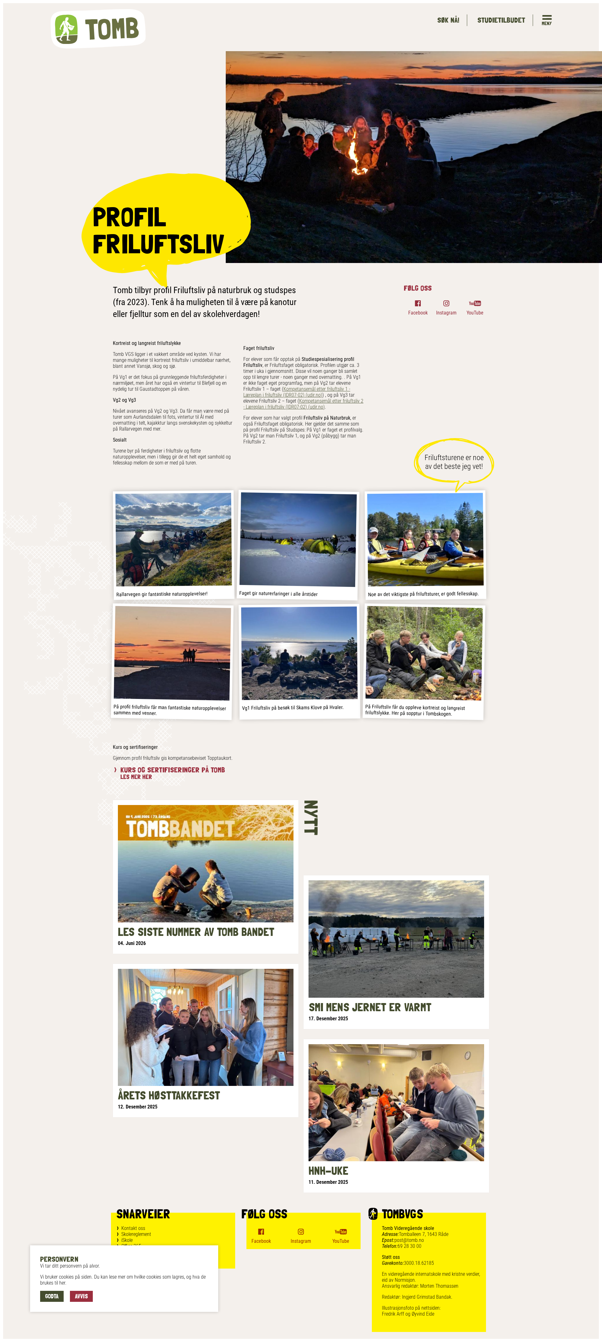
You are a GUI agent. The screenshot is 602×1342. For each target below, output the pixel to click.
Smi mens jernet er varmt (370, 1007)
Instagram (446, 313)
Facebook (418, 313)
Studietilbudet (501, 20)
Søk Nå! (448, 20)
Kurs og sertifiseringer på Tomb (172, 769)
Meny (547, 23)
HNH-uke (328, 1170)
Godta (52, 1296)
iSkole (127, 1240)
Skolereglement (136, 1234)
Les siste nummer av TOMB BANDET (196, 931)
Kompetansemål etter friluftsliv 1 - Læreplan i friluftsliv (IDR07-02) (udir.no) (296, 392)
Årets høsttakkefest (169, 1095)
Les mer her (136, 777)
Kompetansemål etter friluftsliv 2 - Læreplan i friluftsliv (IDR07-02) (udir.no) (303, 404)
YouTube (475, 313)
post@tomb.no (409, 1240)
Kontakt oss (133, 1228)
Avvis (81, 1296)
